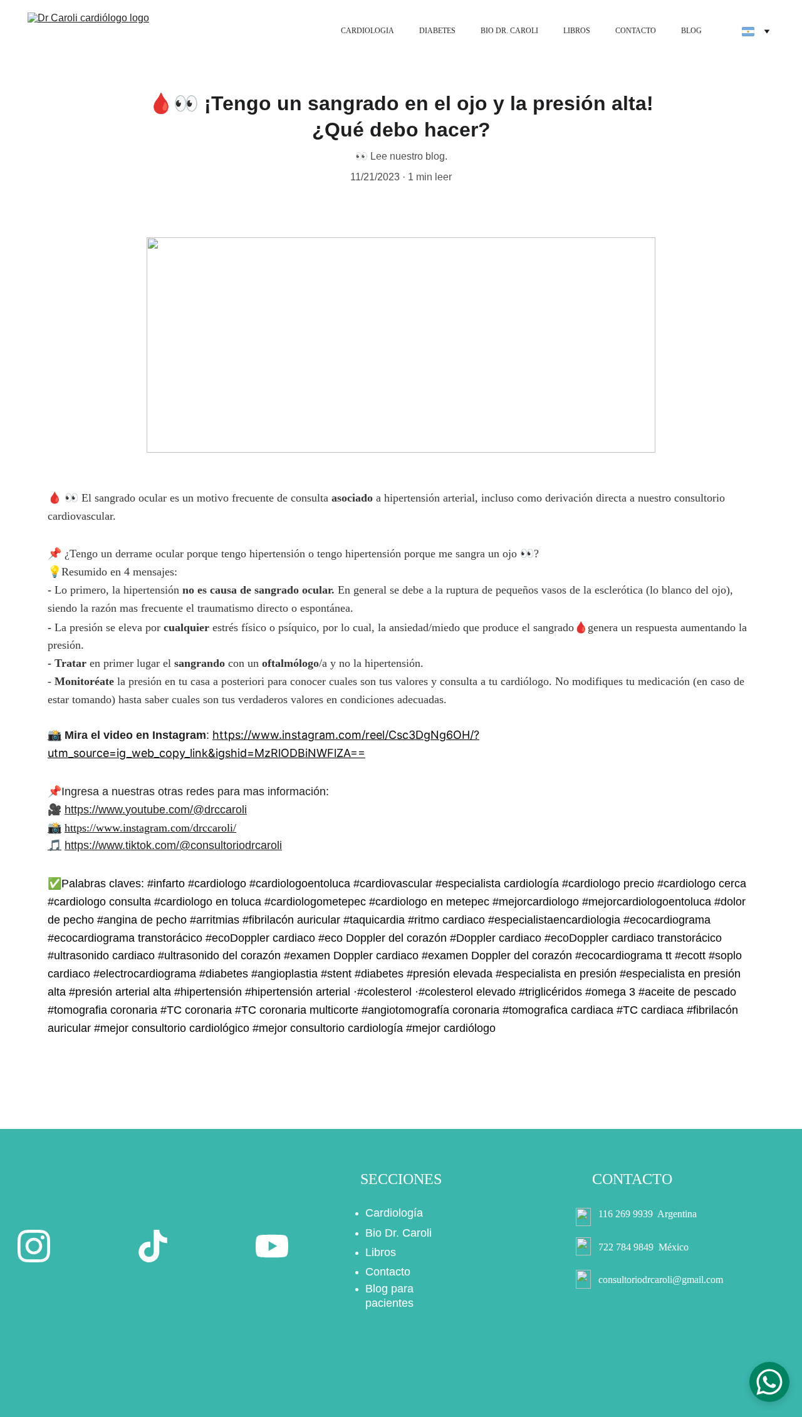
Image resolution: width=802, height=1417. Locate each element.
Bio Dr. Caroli (398, 1233)
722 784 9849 (626, 1247)
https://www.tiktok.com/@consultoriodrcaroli (173, 845)
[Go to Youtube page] (272, 1245)
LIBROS (576, 30)
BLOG (691, 30)
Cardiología (394, 1213)
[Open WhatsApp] (769, 1382)
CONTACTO (635, 30)
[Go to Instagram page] (34, 1245)
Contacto (387, 1271)
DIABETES (437, 30)
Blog (376, 1288)
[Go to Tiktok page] (153, 1245)
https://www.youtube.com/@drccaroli (156, 809)
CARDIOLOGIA (367, 30)
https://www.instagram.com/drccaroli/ (150, 828)
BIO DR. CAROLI (509, 30)
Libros (380, 1252)
